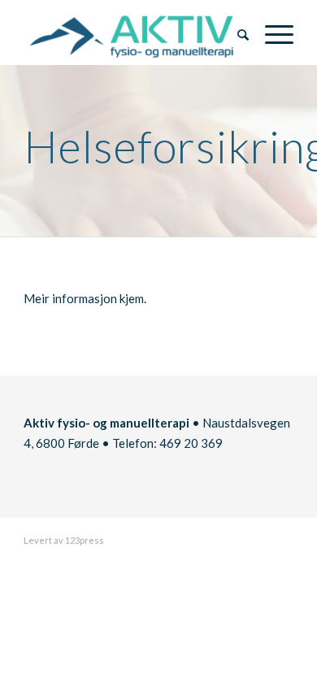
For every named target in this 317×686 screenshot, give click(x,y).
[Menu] (271, 32)
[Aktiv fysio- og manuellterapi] (131, 32)
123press (84, 540)
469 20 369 (191, 443)
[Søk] (235, 32)
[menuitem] (235, 32)
